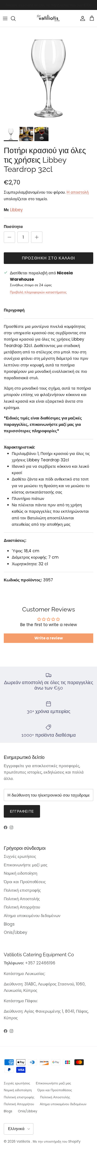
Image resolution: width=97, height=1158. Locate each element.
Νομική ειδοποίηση (20, 873)
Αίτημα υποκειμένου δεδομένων (32, 915)
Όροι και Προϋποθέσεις (25, 882)
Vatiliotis (23, 1141)
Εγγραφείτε (22, 811)
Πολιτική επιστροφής (22, 890)
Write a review (48, 638)
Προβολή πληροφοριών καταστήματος (38, 292)
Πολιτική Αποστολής (22, 899)
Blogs (9, 924)
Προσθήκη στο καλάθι (48, 258)
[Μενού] (5, 18)
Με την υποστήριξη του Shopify (57, 1141)
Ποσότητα (13, 226)
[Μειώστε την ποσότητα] (9, 237)
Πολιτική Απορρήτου (22, 907)
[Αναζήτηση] (15, 18)
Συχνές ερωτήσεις (20, 856)
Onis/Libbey (15, 932)
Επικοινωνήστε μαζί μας (25, 865)
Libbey (16, 210)
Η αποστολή (78, 192)
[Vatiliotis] (48, 18)
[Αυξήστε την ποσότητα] (36, 237)
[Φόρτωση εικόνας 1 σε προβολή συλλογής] (48, 76)
